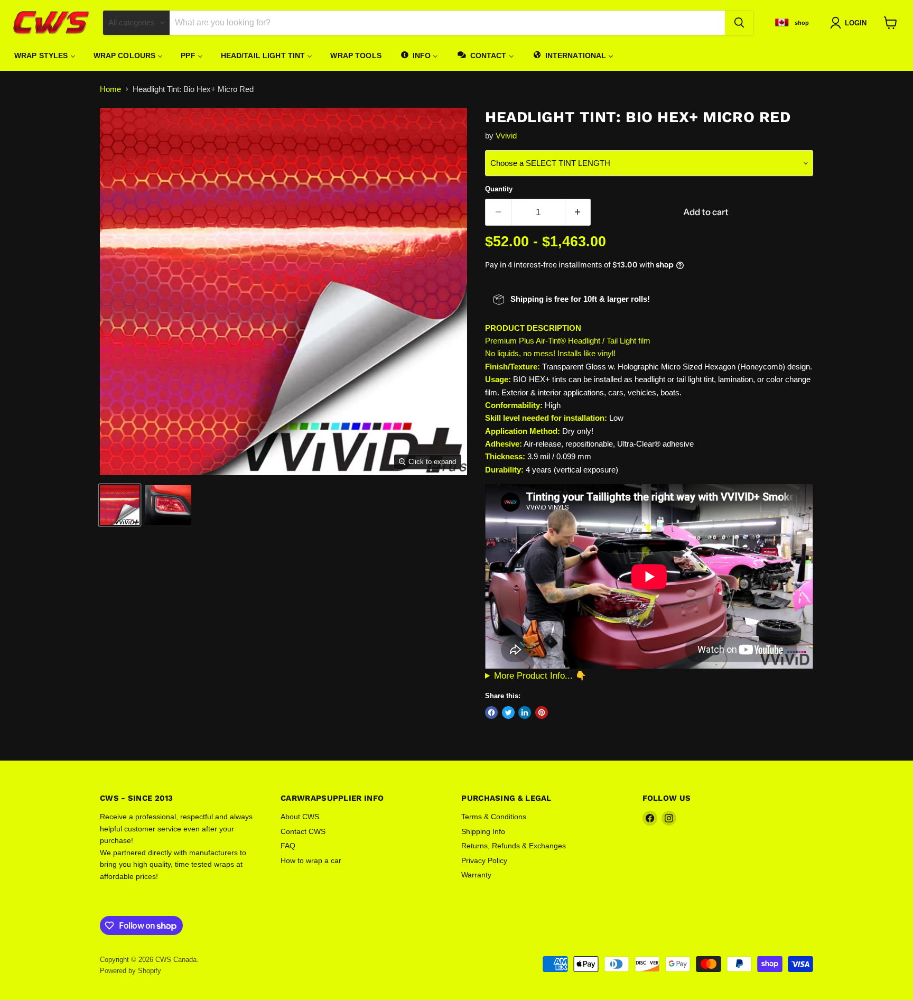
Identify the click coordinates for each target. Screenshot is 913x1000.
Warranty (476, 875)
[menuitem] (45, 55)
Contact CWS (303, 831)
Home (110, 89)
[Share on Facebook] (491, 712)
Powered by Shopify (130, 971)
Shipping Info (483, 831)
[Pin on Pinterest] (541, 712)
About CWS (300, 816)
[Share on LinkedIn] (524, 712)
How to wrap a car (311, 860)
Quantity (499, 189)
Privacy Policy (484, 860)
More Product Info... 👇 (540, 675)
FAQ (288, 845)
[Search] (739, 23)
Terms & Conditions (493, 816)
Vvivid (506, 135)
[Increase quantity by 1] (578, 212)
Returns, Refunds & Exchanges (513, 845)
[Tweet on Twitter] (508, 712)
